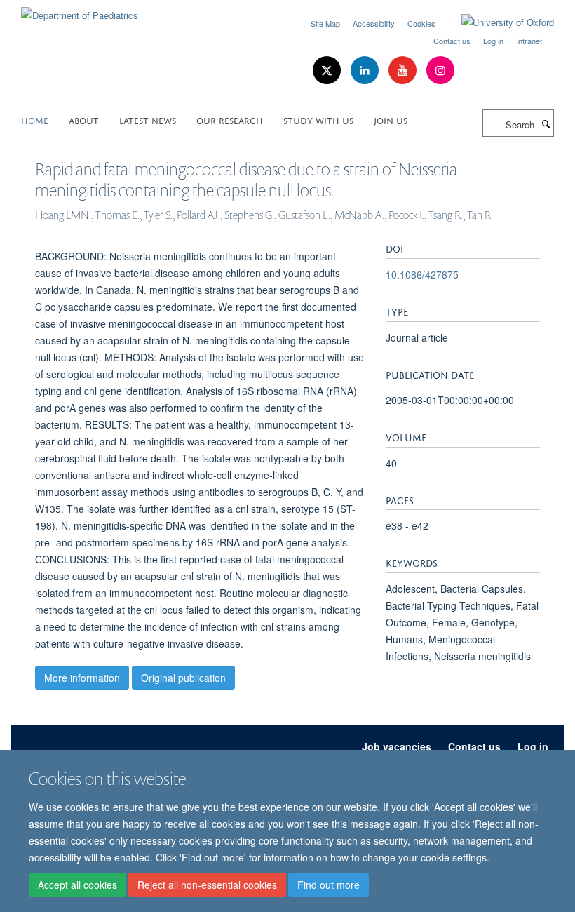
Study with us (318, 119)
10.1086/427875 (422, 274)
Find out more (328, 885)
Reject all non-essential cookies (207, 885)
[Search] (545, 123)
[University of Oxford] (497, 22)
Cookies (421, 23)
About (84, 119)
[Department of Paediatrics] (79, 10)
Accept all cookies (77, 885)
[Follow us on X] (328, 70)
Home (34, 119)
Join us (390, 119)
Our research (229, 119)
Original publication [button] (183, 678)
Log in (493, 40)
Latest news (147, 119)
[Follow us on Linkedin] (366, 70)
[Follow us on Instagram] (440, 70)
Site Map (325, 23)
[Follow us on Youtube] (403, 70)
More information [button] (82, 678)
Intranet (529, 40)
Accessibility (374, 23)
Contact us (452, 40)
